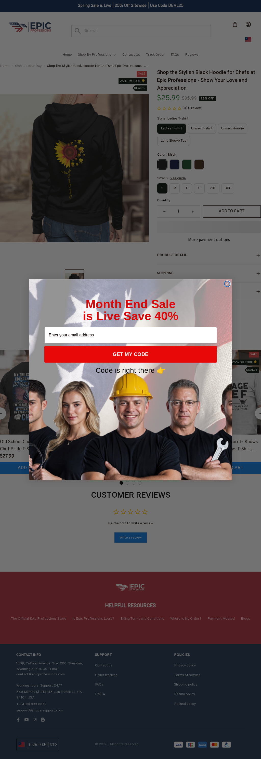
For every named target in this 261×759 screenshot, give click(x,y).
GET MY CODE (130, 354)
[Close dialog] (227, 284)
